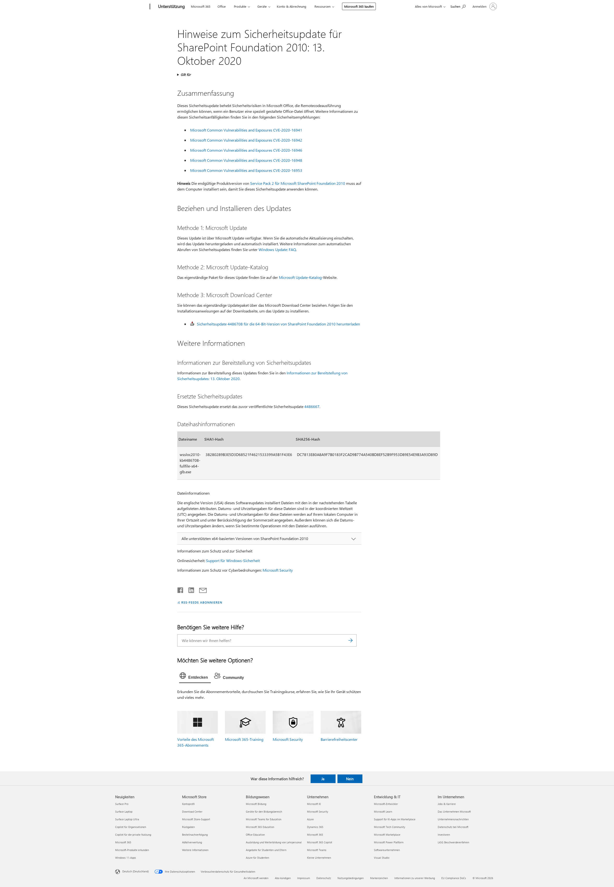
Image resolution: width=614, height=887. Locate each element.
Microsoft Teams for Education (263, 819)
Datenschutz (323, 878)
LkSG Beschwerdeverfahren (453, 842)
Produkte (240, 6)
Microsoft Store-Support (196, 819)
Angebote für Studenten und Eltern (266, 850)
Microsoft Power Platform (388, 842)
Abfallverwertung (192, 842)
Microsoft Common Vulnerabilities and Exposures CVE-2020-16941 (246, 129)
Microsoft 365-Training (244, 739)
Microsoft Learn (383, 811)
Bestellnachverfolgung (195, 834)
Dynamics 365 (315, 827)
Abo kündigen (283, 878)
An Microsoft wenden (256, 878)
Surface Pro (121, 804)
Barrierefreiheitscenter (339, 739)
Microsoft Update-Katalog (300, 277)
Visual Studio (381, 857)
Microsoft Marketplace (387, 834)
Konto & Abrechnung (291, 6)
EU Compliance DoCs (453, 878)
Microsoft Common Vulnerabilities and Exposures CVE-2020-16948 (246, 160)
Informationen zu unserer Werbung (414, 878)
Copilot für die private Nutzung (133, 834)
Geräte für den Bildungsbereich (264, 811)
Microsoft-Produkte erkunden (132, 850)
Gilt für (186, 74)
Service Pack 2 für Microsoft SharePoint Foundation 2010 (297, 183)
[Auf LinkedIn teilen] (189, 589)
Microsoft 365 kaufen (359, 6)
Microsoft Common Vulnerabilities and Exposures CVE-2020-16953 (246, 170)
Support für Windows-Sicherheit (233, 560)
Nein (350, 778)
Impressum (303, 878)
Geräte (262, 6)
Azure (310, 819)
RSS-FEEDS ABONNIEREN (201, 602)
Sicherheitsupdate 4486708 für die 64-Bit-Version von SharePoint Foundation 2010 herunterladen (278, 323)
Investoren (444, 834)
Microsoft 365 (200, 6)
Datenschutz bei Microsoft (453, 827)
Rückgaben (188, 827)
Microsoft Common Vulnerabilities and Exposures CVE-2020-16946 (246, 150)
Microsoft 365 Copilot (319, 842)
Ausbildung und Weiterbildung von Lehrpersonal (274, 842)
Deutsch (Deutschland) (135, 871)
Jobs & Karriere (447, 804)
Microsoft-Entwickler (386, 804)
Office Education (255, 834)
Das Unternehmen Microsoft (454, 811)
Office (222, 6)
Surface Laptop (123, 811)
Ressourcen (322, 6)
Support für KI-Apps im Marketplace (394, 819)
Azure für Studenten (257, 857)
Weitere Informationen (195, 850)
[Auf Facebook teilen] (180, 589)
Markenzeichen (379, 878)
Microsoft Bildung (256, 804)
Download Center (192, 811)
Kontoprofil (188, 804)
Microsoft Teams (316, 850)
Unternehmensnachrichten (453, 819)
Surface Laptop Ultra (127, 819)
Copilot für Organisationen (130, 827)
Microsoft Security (278, 570)
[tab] (195, 677)
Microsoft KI (314, 804)
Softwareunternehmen (387, 850)
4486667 (311, 406)
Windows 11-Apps (125, 857)
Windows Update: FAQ (277, 249)
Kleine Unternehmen (319, 857)
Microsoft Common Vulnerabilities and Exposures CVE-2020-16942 (246, 140)
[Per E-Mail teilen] (201, 589)
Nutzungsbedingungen (350, 878)
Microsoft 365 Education (260, 827)
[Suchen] (351, 640)
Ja (323, 778)
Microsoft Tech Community (389, 827)
